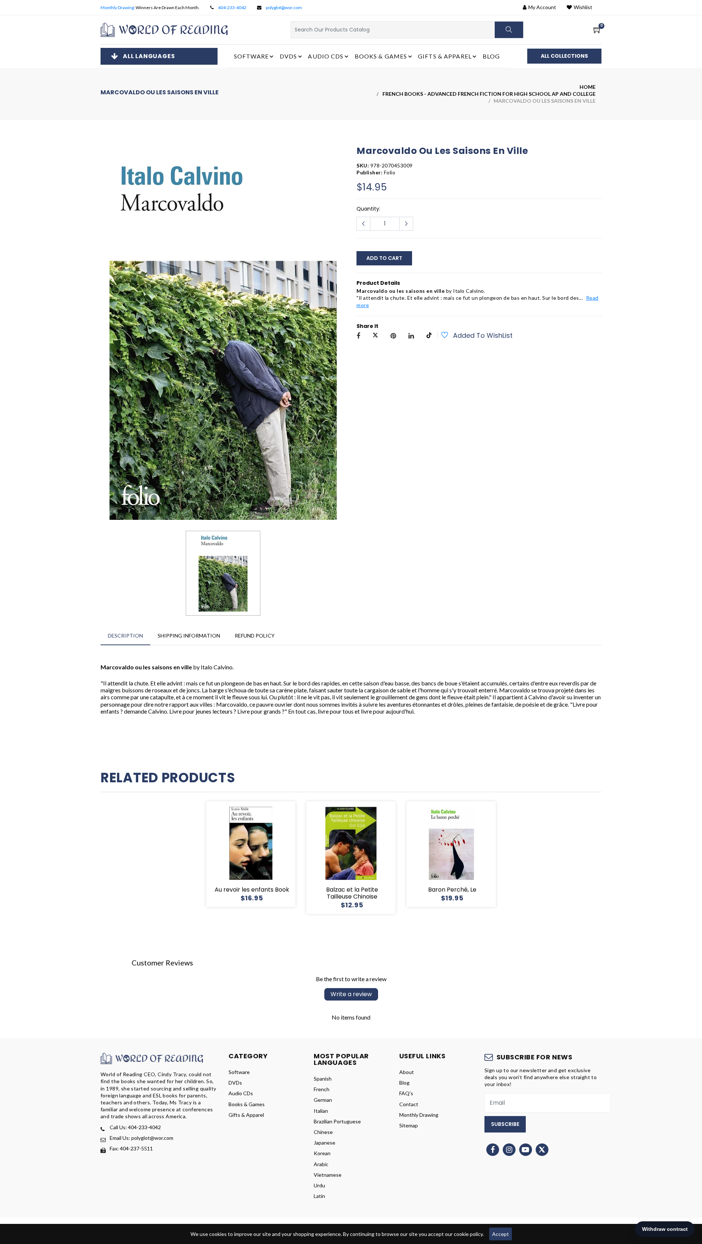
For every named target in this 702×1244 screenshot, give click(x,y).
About (406, 1072)
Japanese (324, 1142)
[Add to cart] (224, 854)
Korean (322, 1153)
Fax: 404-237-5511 (131, 1148)
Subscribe (505, 1124)
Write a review (351, 994)
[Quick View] (259, 854)
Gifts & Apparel (246, 1115)
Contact (408, 1104)
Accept (500, 1234)
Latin (319, 1196)
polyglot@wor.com (284, 7)
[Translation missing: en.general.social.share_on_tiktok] (429, 336)
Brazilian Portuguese (337, 1121)
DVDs (235, 1082)
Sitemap (408, 1125)
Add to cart (384, 258)
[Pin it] (393, 336)
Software (239, 1072)
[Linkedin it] (411, 336)
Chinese (323, 1132)
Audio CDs (241, 1093)
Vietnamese (327, 1175)
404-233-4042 (232, 7)
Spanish (323, 1078)
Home (588, 87)
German (323, 1100)
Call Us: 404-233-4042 (135, 1127)
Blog (491, 56)
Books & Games (247, 1104)
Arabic (321, 1164)
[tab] (125, 635)
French (321, 1089)
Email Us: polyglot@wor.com (141, 1138)
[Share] (358, 336)
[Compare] (277, 854)
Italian (321, 1111)
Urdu (319, 1185)
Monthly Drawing (117, 7)
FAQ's (406, 1093)
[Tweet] (375, 336)
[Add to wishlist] (440, 336)
